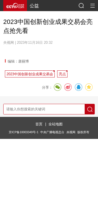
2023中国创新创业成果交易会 (30, 74)
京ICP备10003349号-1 (23, 132)
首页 (38, 124)
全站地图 (55, 124)
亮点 (62, 74)
